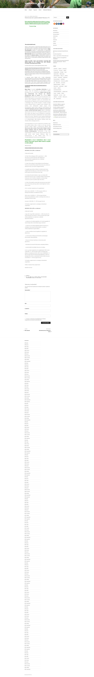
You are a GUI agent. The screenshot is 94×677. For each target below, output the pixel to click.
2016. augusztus (27, 539)
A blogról (30, 9)
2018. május (26, 502)
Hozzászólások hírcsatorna (57, 126)
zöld (54, 98)
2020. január (27, 465)
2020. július (26, 454)
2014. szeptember (27, 581)
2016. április (26, 546)
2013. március (27, 614)
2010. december (27, 663)
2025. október (27, 359)
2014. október (27, 579)
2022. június (26, 423)
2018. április (26, 504)
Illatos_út (62, 75)
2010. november (27, 665)
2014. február (27, 594)
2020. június (26, 456)
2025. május (26, 366)
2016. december (27, 531)
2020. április (26, 460)
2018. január (26, 509)
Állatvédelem (55, 30)
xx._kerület (59, 96)
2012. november (27, 621)
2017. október (27, 515)
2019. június (26, 478)
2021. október (27, 436)
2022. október (27, 418)
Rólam (26, 9)
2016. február (27, 550)
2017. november (27, 513)
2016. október (27, 535)
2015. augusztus (27, 561)
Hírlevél (40, 9)
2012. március (27, 636)
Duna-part (60, 70)
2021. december (27, 432)
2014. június (26, 586)
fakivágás (61, 72)
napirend (62, 84)
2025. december (27, 355)
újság (40, 277)
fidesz (65, 72)
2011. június (26, 652)
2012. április (26, 634)
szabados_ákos (64, 91)
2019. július (26, 476)
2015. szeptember (27, 559)
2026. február (27, 352)
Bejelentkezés (55, 122)
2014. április (26, 590)
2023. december (27, 394)
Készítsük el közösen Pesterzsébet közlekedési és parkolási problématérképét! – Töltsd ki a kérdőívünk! (61, 61)
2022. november (27, 416)
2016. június (26, 542)
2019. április (26, 482)
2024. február (27, 390)
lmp (54, 82)
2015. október (27, 557)
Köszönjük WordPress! (28, 674)
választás (55, 96)
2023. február (27, 410)
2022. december (27, 414)
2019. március (27, 484)
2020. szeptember (27, 451)
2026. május (26, 346)
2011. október (27, 645)
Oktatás (54, 41)
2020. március (27, 462)
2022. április (26, 425)
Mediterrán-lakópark (57, 84)
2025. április (26, 368)
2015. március (27, 570)
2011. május (26, 654)
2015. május (26, 566)
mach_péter (63, 82)
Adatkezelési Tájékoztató (47, 9)
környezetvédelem (57, 79)
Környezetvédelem (56, 34)
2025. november (27, 357)
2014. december (27, 575)
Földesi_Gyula (62, 73)
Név (26, 303)
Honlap (26, 313)
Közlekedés (55, 39)
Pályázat (54, 43)
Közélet (28, 275)
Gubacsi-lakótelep (56, 75)
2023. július (26, 403)
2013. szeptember (27, 603)
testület (62, 93)
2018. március (27, 506)
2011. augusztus (27, 649)
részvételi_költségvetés (57, 91)
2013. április (26, 612)
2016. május (26, 544)
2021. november (27, 434)
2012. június (26, 630)
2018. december (27, 489)
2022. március (27, 427)
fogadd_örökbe (56, 73)
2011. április (26, 656)
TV (35, 277)
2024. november (27, 377)
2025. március (27, 370)
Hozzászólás (27, 290)
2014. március (27, 592)
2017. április (26, 526)
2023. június (26, 405)
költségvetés (65, 77)
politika (66, 86)
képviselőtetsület (56, 32)
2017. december (27, 511)
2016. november (27, 533)
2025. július (26, 363)
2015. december (27, 553)
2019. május (26, 480)
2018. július (26, 498)
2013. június (26, 608)
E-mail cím (27, 308)
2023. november (27, 396)
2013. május (26, 610)
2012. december (27, 619)
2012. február (27, 638)
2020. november (27, 447)
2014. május (26, 588)
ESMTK (65, 70)
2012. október (27, 623)
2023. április (26, 407)
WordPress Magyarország (57, 128)
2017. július (26, 520)
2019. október (27, 471)
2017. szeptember (27, 517)
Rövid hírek (55, 45)
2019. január (26, 487)
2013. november (27, 599)
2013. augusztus (27, 605)
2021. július (26, 440)
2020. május (27, 458)
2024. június (26, 383)
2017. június (26, 522)
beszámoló (55, 68)
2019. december (27, 467)
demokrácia (64, 68)
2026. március (27, 350)
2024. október (27, 379)
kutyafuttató (60, 77)
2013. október (27, 601)
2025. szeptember (27, 361)
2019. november (27, 469)
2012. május (26, 632)
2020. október (27, 449)
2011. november (27, 643)
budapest (59, 68)
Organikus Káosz (35, 3)
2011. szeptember (27, 647)
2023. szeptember (27, 399)
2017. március (27, 528)
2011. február (27, 660)
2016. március (27, 548)
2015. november (27, 555)
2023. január (27, 412)
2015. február (27, 572)
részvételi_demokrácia (57, 89)
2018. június (26, 500)
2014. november (27, 577)
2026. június (26, 344)
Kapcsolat (35, 9)
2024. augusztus (27, 381)
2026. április (26, 348)
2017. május (26, 524)
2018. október (27, 493)
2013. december (27, 597)
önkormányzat (58, 98)
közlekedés (62, 79)
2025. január (27, 374)
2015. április (26, 568)
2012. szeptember (27, 625)
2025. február (27, 372)
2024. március (27, 388)
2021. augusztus (27, 438)
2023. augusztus (27, 401)
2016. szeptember (27, 537)
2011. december (27, 641)
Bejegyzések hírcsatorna (57, 124)
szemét (55, 93)
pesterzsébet (61, 86)
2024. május (26, 385)
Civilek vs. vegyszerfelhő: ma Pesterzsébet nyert (60, 55)
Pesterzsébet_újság (30, 277)
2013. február (27, 616)
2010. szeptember (27, 669)
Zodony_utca (65, 96)
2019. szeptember (27, 473)
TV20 (37, 277)
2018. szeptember (27, 495)
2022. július (26, 421)
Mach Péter (35, 16)
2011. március (27, 658)
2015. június (26, 564)
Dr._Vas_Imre (56, 70)
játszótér (66, 75)
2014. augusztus (27, 583)
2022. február (27, 429)
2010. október (27, 667)
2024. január (27, 392)
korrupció (55, 77)
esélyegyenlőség (56, 72)
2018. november (27, 491)
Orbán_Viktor (56, 86)
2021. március (27, 443)
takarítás (58, 93)
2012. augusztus (27, 627)
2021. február (27, 445)
